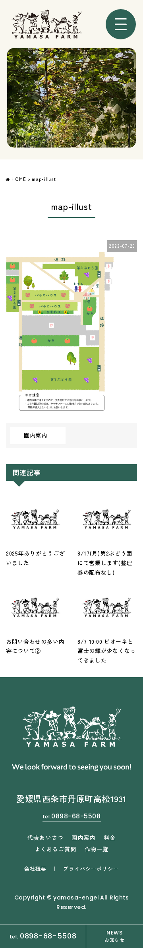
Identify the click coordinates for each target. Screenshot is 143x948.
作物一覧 (97, 849)
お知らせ (114, 936)
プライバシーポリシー (91, 868)
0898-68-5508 (72, 816)
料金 (110, 837)
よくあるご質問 (56, 849)
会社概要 (35, 868)
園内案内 (35, 435)
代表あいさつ (45, 837)
